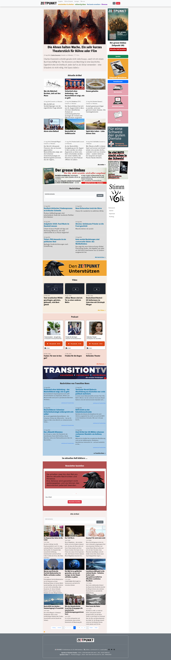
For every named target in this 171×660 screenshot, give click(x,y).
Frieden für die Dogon (73, 352)
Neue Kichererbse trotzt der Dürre (88, 205)
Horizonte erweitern (93, 4)
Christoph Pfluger (55, 141)
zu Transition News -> (100, 450)
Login (118, 3)
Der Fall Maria (69, 534)
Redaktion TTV (76, 101)
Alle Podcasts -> (101, 360)
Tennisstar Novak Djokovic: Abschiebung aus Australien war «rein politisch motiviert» (90, 388)
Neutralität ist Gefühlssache (70, 132)
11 (82, 624)
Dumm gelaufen (92, 91)
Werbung (111, 216)
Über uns (82, 1)
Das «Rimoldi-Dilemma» (53, 429)
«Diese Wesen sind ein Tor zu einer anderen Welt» (73, 296)
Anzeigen (76, 1)
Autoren (111, 210)
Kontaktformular (118, 81)
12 (85, 624)
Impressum (112, 213)
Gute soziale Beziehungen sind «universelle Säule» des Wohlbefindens (87, 238)
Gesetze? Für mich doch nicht (95, 534)
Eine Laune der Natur (93, 603)
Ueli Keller (96, 141)
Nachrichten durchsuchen (50, 190)
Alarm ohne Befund (51, 131)
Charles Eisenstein (55, 55)
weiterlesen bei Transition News (67, 399)
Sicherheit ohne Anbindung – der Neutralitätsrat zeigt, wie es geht (74, 94)
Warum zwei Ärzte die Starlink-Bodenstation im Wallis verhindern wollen (52, 570)
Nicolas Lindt (75, 141)
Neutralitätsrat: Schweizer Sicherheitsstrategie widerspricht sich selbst (58, 409)
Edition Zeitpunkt (68, 1)
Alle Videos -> (102, 307)
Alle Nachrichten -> (100, 253)
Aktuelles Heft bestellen (118, 49)
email (74, 490)
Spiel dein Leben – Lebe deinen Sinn (95, 132)
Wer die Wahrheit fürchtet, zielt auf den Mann (52, 93)
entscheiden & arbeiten (66, 4)
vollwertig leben (80, 4)
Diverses (104, 4)
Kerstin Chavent (97, 101)
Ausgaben (60, 1)
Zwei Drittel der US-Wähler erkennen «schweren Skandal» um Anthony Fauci (89, 431)
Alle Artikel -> (102, 164)
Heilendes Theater (93, 352)
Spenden (118, 56)
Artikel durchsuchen (49, 515)
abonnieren (44, 628)
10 (80, 624)
